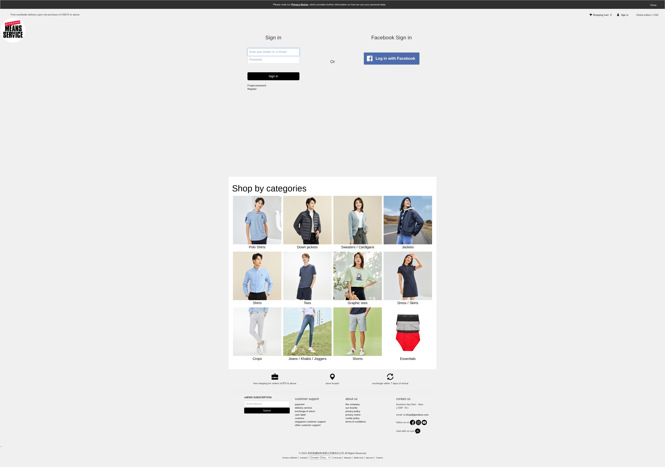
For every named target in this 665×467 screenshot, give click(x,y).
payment (299, 404)
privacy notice (353, 414)
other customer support (308, 425)
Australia (303, 458)
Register (252, 89)
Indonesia (337, 458)
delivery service (303, 407)
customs (299, 418)
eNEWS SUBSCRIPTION (258, 397)
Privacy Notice (299, 4)
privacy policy (352, 411)
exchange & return (305, 411)
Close (653, 5)
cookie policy (352, 418)
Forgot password (256, 85)
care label (300, 414)
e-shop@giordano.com (416, 414)
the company (352, 404)
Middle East (358, 458)
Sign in (273, 76)
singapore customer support (310, 421)
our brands (351, 407)
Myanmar (369, 458)
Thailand (379, 458)
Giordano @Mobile (289, 458)
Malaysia (347, 458)
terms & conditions (355, 421)
